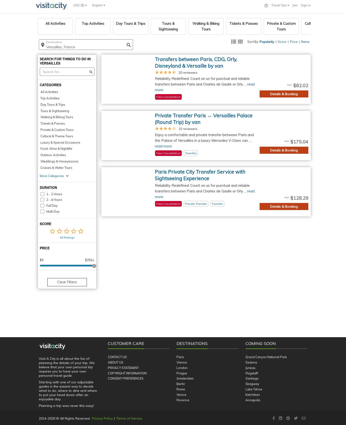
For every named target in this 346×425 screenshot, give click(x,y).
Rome (181, 389)
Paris (180, 357)
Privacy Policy (102, 418)
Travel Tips (279, 5)
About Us (115, 362)
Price (294, 42)
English (97, 5)
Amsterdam (185, 378)
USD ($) (79, 5)
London (182, 368)
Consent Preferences (126, 378)
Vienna (182, 362)
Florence (183, 400)
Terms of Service (129, 418)
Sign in (306, 5)
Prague (182, 373)
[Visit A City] (52, 346)
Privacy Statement (123, 368)
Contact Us (117, 357)
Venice (181, 395)
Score (282, 42)
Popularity (267, 42)
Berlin (181, 384)
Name (305, 42)
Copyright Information (127, 373)
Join (295, 5)
